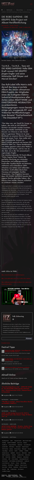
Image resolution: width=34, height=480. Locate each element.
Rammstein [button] (20, 444)
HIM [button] (3, 457)
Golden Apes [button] (14, 469)
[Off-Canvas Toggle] (31, 4)
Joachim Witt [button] (5, 446)
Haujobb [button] (14, 455)
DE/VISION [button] (10, 465)
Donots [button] (12, 463)
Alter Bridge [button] (23, 463)
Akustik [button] (10, 467)
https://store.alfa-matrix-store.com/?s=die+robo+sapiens (16, 278)
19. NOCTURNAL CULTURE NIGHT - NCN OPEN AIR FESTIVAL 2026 (18, 359)
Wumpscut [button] (19, 457)
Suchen (29, 338)
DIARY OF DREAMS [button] (11, 442)
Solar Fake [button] (8, 457)
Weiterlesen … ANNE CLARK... (9, 424)
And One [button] (11, 450)
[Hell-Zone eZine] (8, 4)
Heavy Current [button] (23, 465)
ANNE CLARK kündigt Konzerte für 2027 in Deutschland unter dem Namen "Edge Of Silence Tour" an (17, 414)
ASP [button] (9, 459)
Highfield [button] (13, 453)
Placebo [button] (25, 442)
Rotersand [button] (18, 446)
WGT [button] (11, 440)
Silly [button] (8, 469)
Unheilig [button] (4, 442)
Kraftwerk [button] (27, 461)
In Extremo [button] (4, 459)
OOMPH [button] (26, 450)
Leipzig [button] (11, 448)
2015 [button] (29, 453)
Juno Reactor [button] (21, 469)
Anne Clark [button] (4, 467)
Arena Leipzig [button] (17, 448)
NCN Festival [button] (5, 448)
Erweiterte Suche (6, 343)
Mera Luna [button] (19, 442)
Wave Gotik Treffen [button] (27, 440)
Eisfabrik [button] (17, 465)
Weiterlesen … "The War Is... (9, 411)
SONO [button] (16, 450)
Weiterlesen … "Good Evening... (10, 399)
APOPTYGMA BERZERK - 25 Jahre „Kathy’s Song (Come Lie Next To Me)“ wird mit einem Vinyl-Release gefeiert (17, 428)
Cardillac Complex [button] (6, 471)
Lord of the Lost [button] (5, 463)
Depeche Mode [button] (17, 440)
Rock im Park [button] (5, 461)
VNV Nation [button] (11, 446)
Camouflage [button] (4, 450)
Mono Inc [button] (18, 453)
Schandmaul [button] (25, 457)
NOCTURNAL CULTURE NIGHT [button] (16, 461)
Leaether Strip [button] (20, 455)
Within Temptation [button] (6, 455)
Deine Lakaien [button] (15, 459)
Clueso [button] (17, 463)
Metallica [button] (14, 457)
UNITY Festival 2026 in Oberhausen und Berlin (17, 367)
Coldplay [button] (21, 450)
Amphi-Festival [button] (25, 446)
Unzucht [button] (4, 469)
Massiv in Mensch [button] (23, 467)
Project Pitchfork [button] (12, 444)
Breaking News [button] (5, 440)
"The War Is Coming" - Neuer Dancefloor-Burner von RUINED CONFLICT (17, 402)
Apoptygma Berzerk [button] (24, 459)
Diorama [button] (29, 448)
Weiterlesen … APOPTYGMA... (9, 437)
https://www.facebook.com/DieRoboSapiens (13, 275)
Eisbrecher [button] (27, 455)
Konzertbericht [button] (27, 444)
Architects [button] (4, 465)
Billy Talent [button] (24, 453)
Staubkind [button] (16, 467)
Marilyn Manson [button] (5, 453)
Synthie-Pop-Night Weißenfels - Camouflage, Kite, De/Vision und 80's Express (18, 351)
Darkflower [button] (4, 444)
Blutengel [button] (24, 448)
